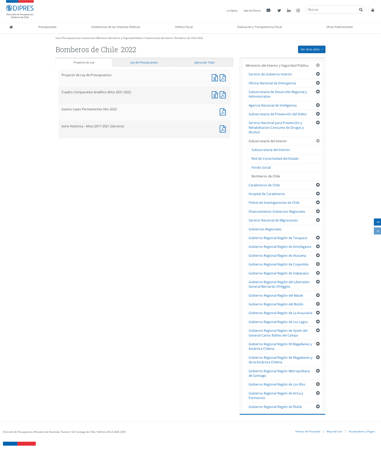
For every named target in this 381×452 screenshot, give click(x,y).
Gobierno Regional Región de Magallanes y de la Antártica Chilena (280, 359)
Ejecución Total (204, 62)
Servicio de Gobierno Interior (270, 74)
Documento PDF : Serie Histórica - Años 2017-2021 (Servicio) (224, 128)
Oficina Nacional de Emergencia (272, 83)
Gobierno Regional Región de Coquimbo (279, 264)
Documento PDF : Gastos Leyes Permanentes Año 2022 (224, 111)
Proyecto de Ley (84, 62)
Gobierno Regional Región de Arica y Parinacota (276, 395)
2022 (200, 38)
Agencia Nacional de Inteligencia (273, 105)
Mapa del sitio (334, 431)
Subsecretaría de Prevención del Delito (278, 114)
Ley (144, 62)
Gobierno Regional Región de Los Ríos (277, 384)
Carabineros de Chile (264, 185)
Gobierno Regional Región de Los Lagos (278, 322)
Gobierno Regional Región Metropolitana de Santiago (279, 373)
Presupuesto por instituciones (79, 38)
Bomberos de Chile (185, 38)
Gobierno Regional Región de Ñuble (275, 407)
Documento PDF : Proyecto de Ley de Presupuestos (224, 77)
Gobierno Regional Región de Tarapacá (278, 238)
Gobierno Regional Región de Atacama (277, 255)
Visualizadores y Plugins (362, 431)
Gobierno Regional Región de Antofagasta (280, 246)
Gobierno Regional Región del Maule (276, 295)
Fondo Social (261, 167)
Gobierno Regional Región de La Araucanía (280, 313)
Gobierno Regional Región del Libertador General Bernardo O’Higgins (279, 284)
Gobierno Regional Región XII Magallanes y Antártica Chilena (280, 346)
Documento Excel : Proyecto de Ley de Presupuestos (216, 77)
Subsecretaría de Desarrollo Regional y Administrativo (278, 94)
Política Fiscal (184, 27)
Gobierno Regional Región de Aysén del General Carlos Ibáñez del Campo (278, 332)
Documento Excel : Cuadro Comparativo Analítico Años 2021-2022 (216, 94)
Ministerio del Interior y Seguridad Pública (120, 38)
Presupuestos (47, 27)
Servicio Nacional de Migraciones (273, 220)
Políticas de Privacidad (307, 431)
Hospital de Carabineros (267, 194)
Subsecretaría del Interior (159, 38)
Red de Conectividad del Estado (275, 158)
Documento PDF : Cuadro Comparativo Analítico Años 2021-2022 (224, 94)
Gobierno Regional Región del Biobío (276, 304)
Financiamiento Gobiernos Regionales (277, 211)
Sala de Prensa (252, 10)
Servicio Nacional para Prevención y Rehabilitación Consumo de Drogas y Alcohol (276, 127)
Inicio (58, 38)
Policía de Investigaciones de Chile (274, 202)
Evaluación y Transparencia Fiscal (259, 27)
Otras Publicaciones (339, 27)
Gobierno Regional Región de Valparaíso (279, 273)
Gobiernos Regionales (265, 229)
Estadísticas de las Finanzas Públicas (115, 27)
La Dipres (232, 10)
